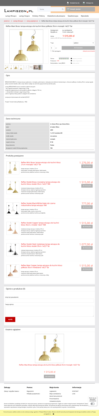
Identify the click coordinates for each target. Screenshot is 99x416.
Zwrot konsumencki (56, 396)
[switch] (93, 404)
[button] (76, 58)
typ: (52, 43)
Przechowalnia (54, 399)
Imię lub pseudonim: (12, 297)
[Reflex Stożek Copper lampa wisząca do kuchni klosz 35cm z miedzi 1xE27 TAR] (12, 228)
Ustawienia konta (55, 401)
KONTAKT (75, 391)
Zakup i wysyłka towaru (11, 391)
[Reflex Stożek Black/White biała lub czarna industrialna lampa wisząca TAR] (12, 208)
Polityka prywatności (33, 394)
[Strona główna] (18, 9)
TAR (58, 61)
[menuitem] (11, 16)
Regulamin (30, 391)
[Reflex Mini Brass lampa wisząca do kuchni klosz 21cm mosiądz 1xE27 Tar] (12, 168)
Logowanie (53, 391)
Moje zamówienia (55, 394)
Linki (73, 394)
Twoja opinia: (9, 304)
